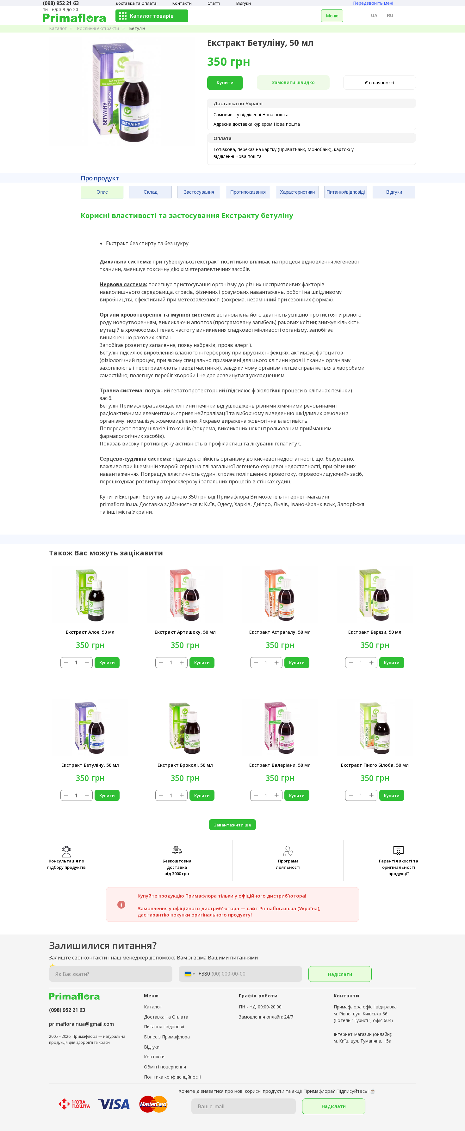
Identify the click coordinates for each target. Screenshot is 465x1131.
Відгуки (243, 3)
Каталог (58, 28)
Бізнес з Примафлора (167, 1037)
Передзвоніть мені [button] (373, 3)
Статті (214, 3)
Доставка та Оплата (136, 3)
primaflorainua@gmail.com (81, 1023)
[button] (293, 82)
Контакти (182, 3)
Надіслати (340, 974)
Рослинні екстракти (98, 28)
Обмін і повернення (165, 1067)
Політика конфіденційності (172, 1077)
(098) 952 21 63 (67, 1010)
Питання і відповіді (164, 1027)
